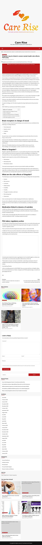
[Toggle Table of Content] (18, 110)
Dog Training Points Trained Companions (9, 475)
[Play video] (21, 68)
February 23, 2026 (28, 307)
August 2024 (4, 438)
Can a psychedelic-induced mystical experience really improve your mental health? (30, 304)
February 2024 (5, 451)
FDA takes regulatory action (9, 117)
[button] (2, 48)
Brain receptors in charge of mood (10, 111)
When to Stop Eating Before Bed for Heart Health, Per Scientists (14, 390)
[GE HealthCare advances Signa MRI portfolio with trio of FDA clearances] (31, 487)
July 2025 (4, 414)
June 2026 (4, 397)
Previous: (11, 281)
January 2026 (4, 401)
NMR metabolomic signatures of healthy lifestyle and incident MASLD (15, 386)
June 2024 (4, 442)
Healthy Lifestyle (5, 462)
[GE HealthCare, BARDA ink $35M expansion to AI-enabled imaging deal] (31, 507)
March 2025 (4, 423)
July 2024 (4, 440)
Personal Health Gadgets (7, 466)
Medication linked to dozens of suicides (11, 115)
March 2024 (4, 449)
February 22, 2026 (8, 328)
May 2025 (4, 418)
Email (23, 356)
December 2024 (5, 429)
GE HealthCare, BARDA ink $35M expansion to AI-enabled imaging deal (15, 388)
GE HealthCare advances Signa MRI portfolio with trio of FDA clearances (16, 384)
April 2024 (4, 446)
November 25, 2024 (9, 59)
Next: (32, 281)
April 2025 (4, 421)
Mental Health (4, 54)
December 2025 (5, 403)
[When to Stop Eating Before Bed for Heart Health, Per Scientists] (11, 527)
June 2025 (4, 416)
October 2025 (5, 408)
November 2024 (5, 431)
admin (4, 59)
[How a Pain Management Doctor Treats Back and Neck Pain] (11, 487)
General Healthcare (6, 460)
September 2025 (5, 410)
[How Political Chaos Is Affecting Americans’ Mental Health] (11, 295)
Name (3, 356)
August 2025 (4, 412)
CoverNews (24, 543)
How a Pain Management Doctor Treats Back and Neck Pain (13, 382)
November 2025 (5, 406)
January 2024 (4, 453)
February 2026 (5, 399)
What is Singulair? (7, 112)
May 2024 (4, 444)
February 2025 (5, 425)
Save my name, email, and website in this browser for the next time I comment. (19, 365)
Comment (4, 340)
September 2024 (5, 436)
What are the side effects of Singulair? (11, 114)
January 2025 (4, 427)
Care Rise (21, 42)
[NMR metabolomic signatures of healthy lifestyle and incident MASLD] (11, 507)
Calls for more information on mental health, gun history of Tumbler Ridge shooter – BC (10, 326)
